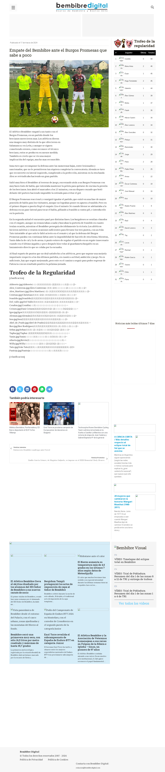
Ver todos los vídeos (134, 603)
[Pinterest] (34, 389)
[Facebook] (12, 389)
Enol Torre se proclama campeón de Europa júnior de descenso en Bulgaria (58, 430)
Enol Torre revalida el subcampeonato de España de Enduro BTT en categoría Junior (59, 639)
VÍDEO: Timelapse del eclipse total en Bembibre (131, 560)
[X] (20, 389)
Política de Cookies (58, 759)
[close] (13, 7)
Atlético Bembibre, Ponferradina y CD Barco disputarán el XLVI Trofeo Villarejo (24, 430)
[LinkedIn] (27, 389)
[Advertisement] (78, 706)
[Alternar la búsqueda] (152, 7)
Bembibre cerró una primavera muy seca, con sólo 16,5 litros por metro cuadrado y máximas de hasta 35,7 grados (25, 640)
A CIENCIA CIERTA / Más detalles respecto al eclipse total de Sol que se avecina (123, 443)
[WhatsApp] (42, 389)
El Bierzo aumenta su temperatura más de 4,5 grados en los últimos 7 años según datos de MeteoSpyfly (91, 567)
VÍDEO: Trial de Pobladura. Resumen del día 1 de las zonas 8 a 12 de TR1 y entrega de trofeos (134, 576)
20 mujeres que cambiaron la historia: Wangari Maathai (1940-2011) (123, 502)
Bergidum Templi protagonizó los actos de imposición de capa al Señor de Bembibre (58, 585)
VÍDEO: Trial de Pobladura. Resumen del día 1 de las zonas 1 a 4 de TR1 (133, 593)
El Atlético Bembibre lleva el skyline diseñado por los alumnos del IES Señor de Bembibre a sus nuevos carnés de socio (26, 587)
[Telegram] (49, 389)
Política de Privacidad (31, 759)
